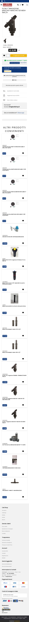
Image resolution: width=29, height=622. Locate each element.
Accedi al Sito (5, 551)
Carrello (4, 553)
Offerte (3, 515)
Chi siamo (4, 510)
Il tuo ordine (4, 526)
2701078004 (4, 281)
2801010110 (4, 213)
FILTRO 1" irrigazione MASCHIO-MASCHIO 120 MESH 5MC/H (13, 422)
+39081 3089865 (10, 573)
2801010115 (4, 168)
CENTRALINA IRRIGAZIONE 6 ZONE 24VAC (11, 468)
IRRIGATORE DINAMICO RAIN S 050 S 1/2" (11, 352)
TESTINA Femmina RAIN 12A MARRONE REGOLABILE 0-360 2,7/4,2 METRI (14, 192)
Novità (3, 517)
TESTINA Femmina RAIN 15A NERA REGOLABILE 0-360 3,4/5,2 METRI (14, 170)
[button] (18, 4)
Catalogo (4, 512)
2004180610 (4, 466)
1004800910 (4, 443)
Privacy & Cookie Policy (7, 545)
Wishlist (3, 558)
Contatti (3, 533)
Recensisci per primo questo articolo (14, 85)
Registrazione (5, 555)
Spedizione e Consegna (7, 528)
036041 (3, 489)
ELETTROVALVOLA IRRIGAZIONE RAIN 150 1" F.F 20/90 (13, 445)
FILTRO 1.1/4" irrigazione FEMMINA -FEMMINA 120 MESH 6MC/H (14, 376)
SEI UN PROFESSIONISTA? (7, 4)
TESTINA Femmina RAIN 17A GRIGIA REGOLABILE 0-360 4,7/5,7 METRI (13, 147)
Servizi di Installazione (7, 564)
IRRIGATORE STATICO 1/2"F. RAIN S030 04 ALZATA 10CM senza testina (13, 283)
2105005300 (5, 235)
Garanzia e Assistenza (7, 542)
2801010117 (4, 145)
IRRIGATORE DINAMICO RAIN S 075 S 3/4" (11, 329)
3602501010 (4, 420)
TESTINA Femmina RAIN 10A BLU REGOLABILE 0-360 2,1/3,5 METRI (13, 215)
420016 (3, 305)
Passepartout (17, 621)
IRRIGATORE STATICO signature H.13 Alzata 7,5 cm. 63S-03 (14, 260)
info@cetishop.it (14, 107)
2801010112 (4, 190)
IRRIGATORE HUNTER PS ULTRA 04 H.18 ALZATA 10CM (14, 306)
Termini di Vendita (6, 540)
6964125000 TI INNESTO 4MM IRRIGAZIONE (12, 490)
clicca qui (16, 596)
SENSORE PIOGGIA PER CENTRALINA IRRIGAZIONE (13, 236)
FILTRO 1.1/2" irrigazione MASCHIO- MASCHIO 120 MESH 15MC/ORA (13, 399)
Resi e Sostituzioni (6, 531)
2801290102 (4, 351)
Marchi (3, 519)
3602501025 (5, 374)
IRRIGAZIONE (7, 71)
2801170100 (4, 328)
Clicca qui (20, 113)
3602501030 (5, 397)
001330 (3, 258)
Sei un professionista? (7, 566)
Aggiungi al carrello (19, 55)
